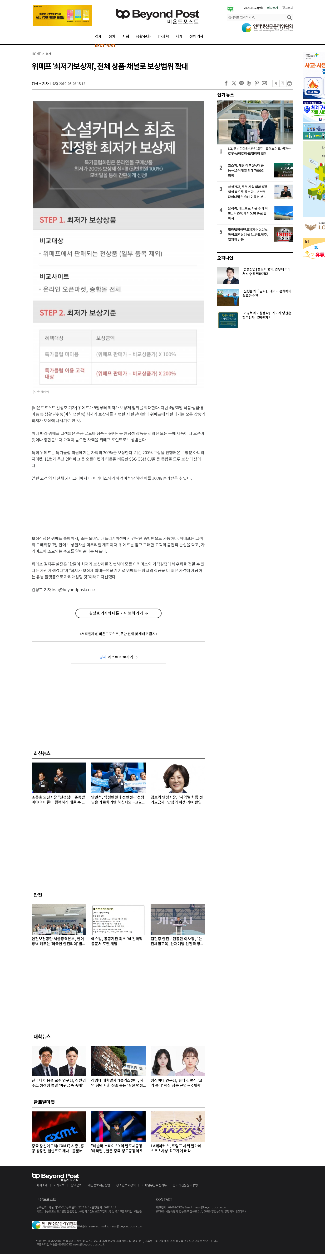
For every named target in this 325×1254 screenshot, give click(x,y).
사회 (125, 36)
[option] (64, 15)
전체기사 (196, 36)
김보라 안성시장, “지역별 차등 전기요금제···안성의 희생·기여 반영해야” (178, 800)
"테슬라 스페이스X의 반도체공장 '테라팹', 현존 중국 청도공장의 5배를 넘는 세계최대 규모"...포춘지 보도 (118, 1149)
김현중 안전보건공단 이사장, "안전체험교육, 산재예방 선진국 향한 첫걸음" (177, 942)
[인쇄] (289, 83)
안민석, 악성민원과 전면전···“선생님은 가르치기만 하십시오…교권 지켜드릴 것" (117, 800)
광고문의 (287, 8)
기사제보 (59, 1185)
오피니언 (225, 258)
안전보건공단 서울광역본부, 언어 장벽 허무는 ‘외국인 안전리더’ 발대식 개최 (59, 942)
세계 (179, 36)
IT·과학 (163, 36)
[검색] (289, 17)
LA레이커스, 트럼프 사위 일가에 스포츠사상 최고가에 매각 (176, 1148)
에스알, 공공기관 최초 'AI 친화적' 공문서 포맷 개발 (117, 941)
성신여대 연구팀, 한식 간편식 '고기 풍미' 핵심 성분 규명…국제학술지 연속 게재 (177, 1083)
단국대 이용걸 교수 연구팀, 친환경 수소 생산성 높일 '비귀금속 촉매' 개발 (59, 1083)
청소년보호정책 (126, 1185)
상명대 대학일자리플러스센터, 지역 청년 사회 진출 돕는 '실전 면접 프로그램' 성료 (117, 1083)
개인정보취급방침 (99, 1185)
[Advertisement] (118, 504)
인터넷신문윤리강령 (185, 1185)
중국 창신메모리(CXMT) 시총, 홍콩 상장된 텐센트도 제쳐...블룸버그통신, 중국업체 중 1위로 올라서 (59, 1149)
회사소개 (272, 8)
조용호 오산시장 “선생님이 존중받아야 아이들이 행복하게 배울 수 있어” (58, 800)
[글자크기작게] (275, 83)
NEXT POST (105, 45)
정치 (112, 36)
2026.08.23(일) (253, 8)
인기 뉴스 (225, 95)
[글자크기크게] (282, 83)
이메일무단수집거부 (154, 1185)
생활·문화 (143, 36)
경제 (98, 36)
